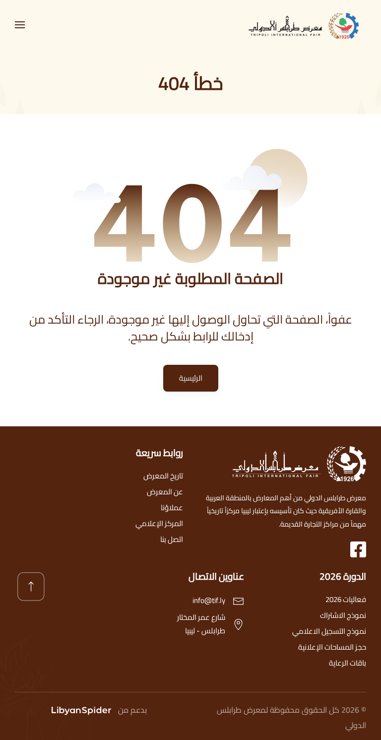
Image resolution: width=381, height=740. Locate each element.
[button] (20, 25)
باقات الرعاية (347, 663)
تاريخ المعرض (163, 476)
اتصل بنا (171, 539)
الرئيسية (190, 378)
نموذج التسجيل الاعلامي (329, 631)
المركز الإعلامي (159, 523)
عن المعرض (165, 491)
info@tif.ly (208, 600)
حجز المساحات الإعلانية (332, 647)
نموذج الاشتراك (343, 615)
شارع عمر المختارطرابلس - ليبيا (201, 624)
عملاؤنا (172, 507)
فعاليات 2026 (345, 599)
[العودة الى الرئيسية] (306, 25)
